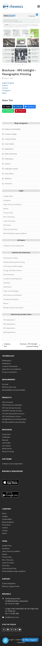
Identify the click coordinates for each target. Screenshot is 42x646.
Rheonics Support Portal (10, 586)
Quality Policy (8, 196)
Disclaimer (7, 200)
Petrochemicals (8, 274)
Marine (5, 303)
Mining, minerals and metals (13, 308)
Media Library (7, 448)
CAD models (6, 443)
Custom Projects (10, 139)
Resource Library (8, 451)
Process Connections (9, 372)
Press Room (6, 525)
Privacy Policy (8, 213)
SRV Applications (9, 320)
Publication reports (11, 169)
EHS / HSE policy (9, 217)
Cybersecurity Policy (10, 229)
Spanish (5, 85)
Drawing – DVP (6, 345)
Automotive (7, 287)
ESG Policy (7, 225)
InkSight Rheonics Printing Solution (14, 419)
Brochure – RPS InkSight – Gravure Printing (26, 345)
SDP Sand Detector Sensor (11, 416)
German (5, 88)
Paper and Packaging (10, 291)
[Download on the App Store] (10, 484)
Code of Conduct (9, 221)
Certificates (6, 437)
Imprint (5, 208)
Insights (5, 516)
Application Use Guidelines (11, 369)
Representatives (8, 522)
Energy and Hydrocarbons (12, 270)
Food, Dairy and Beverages (13, 266)
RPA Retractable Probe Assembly (13, 422)
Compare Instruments (10, 366)
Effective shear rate (9, 387)
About (4, 513)
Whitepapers (6, 361)
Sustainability (7, 519)
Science (7, 164)
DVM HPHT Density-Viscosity (12, 411)
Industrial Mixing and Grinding (13, 262)
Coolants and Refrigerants (12, 279)
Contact (4, 530)
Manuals (5, 440)
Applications (9, 149)
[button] (38, 6)
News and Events (11, 154)
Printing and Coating (10, 258)
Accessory (8, 183)
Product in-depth (11, 134)
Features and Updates (13, 129)
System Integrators (9, 583)
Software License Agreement (13, 246)
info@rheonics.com (12, 617)
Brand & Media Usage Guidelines (15, 233)
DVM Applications (9, 332)
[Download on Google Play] (10, 497)
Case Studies (9, 144)
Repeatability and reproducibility (13, 390)
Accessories (6, 434)
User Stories (9, 174)
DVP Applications (9, 328)
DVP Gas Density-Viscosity (11, 408)
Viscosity (5, 384)
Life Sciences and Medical (12, 295)
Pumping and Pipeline (11, 299)
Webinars (8, 178)
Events (4, 533)
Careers (5, 528)
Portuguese (6, 90)
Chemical (6, 283)
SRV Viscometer (7, 402)
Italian (4, 93)
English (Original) (8, 83)
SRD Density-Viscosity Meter (12, 405)
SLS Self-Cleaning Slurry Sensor (13, 414)
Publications (9, 159)
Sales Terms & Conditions (12, 204)
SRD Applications (9, 324)
